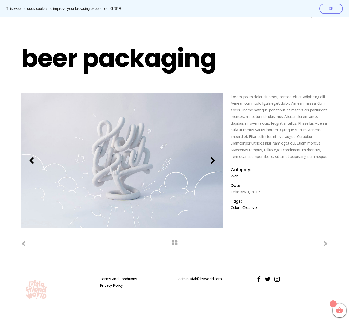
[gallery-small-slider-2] (122, 160)
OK (331, 8)
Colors (236, 207)
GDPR (115, 9)
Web (235, 175)
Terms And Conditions (118, 278)
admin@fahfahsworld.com (200, 278)
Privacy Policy (111, 285)
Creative (249, 207)
